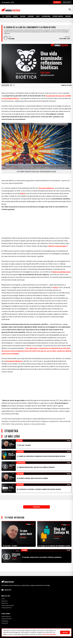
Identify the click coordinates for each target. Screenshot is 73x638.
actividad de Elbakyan (13, 329)
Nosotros (4, 569)
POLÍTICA (8, 16)
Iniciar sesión (66, 2)
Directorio (5, 571)
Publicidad (5, 600)
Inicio (3, 567)
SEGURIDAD (31, 16)
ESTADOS (15, 16)
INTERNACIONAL (46, 16)
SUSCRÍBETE (57, 2)
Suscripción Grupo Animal (9, 602)
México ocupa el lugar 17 (58, 214)
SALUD (37, 16)
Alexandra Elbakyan (46, 180)
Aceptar (64, 632)
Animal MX (5, 591)
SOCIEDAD (22, 16)
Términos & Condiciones (59, 612)
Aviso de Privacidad (49, 634)
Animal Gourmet (7, 587)
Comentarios (36, 475)
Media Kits (8, 558)
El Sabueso (5, 589)
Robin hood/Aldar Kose (61, 240)
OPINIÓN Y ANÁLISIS (58, 16)
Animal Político (6, 585)
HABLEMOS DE (69, 16)
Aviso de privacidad (8, 574)
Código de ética (7, 576)
